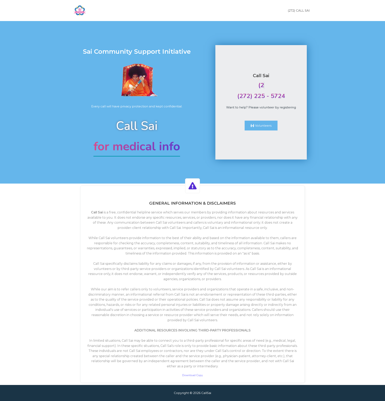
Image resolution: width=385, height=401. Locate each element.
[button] (261, 125)
